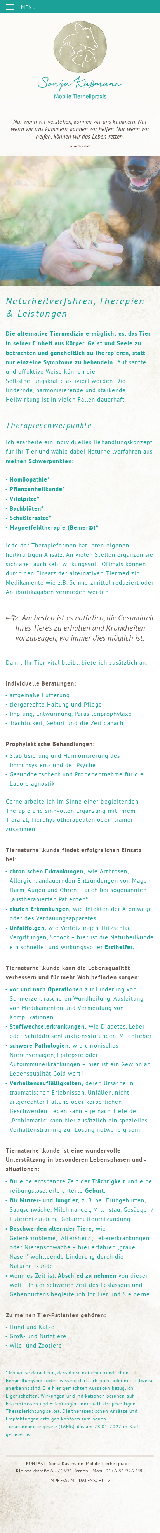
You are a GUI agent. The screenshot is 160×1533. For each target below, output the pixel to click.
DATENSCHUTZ (95, 1480)
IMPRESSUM (62, 1480)
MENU (28, 7)
